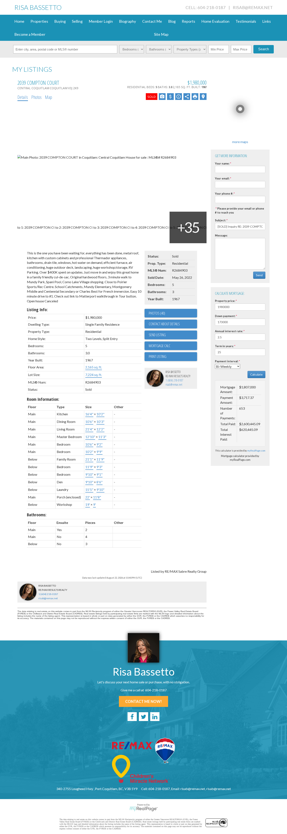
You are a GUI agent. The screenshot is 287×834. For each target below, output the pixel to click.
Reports (188, 21)
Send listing (157, 334)
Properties (39, 21)
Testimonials (246, 21)
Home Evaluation (215, 21)
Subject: (220, 220)
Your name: (222, 163)
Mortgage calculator (173, 346)
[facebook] (132, 716)
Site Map (161, 34)
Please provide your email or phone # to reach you (239, 210)
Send (259, 275)
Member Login (101, 21)
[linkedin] (154, 716)
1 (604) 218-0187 (174, 380)
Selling (77, 21)
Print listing (157, 356)
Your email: (222, 178)
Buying (60, 21)
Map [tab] (48, 97)
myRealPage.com (256, 450)
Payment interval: (226, 361)
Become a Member (29, 34)
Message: (221, 235)
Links (266, 21)
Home (19, 21)
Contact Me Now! (143, 701)
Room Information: (43, 399)
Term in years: (224, 346)
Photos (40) (157, 313)
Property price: (225, 301)
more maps (240, 142)
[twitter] (143, 716)
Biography (127, 21)
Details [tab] (22, 97)
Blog (172, 21)
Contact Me (152, 21)
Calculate (256, 374)
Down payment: (225, 316)
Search (263, 49)
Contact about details (164, 323)
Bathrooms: (36, 515)
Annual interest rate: (229, 331)
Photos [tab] (36, 97)
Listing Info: (37, 309)
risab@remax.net (253, 7)
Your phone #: (224, 193)
